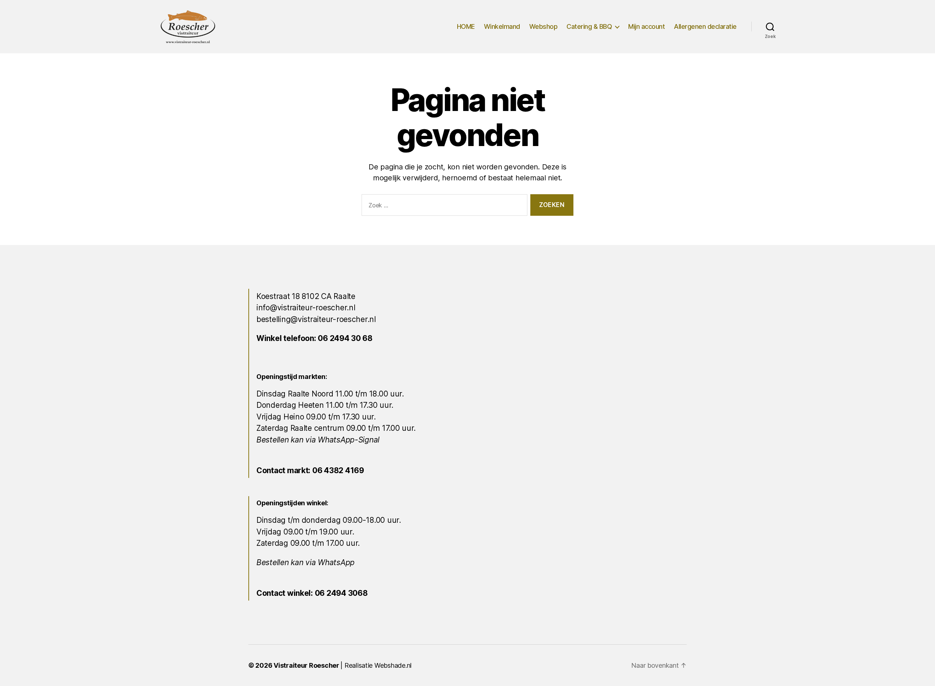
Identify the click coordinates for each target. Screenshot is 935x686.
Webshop (543, 26)
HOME (466, 26)
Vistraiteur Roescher (306, 665)
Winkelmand (502, 26)
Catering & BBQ (589, 26)
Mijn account (646, 26)
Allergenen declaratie (705, 26)
